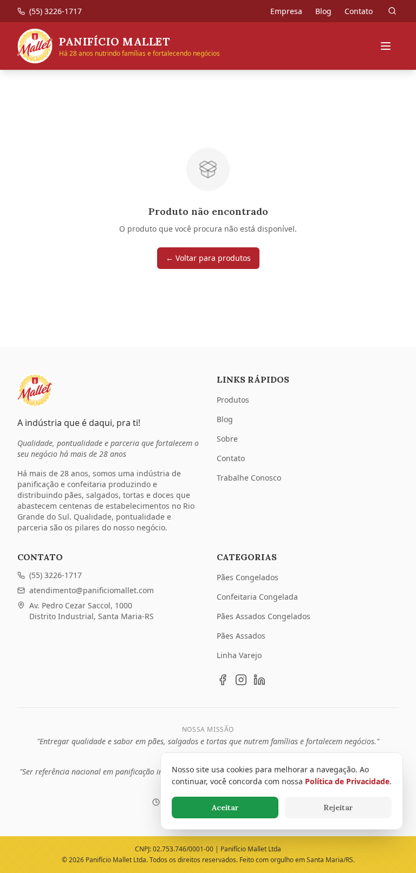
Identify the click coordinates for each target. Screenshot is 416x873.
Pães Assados (241, 636)
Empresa (286, 11)
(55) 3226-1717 (55, 575)
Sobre (227, 439)
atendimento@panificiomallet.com (91, 590)
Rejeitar (338, 807)
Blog (323, 11)
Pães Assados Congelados (263, 616)
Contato (358, 11)
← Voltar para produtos (208, 258)
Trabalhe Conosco (249, 477)
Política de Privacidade (347, 781)
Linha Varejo (239, 655)
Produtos (233, 400)
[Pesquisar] (392, 10)
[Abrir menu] (386, 46)
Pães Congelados (247, 577)
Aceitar (225, 807)
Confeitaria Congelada (257, 597)
